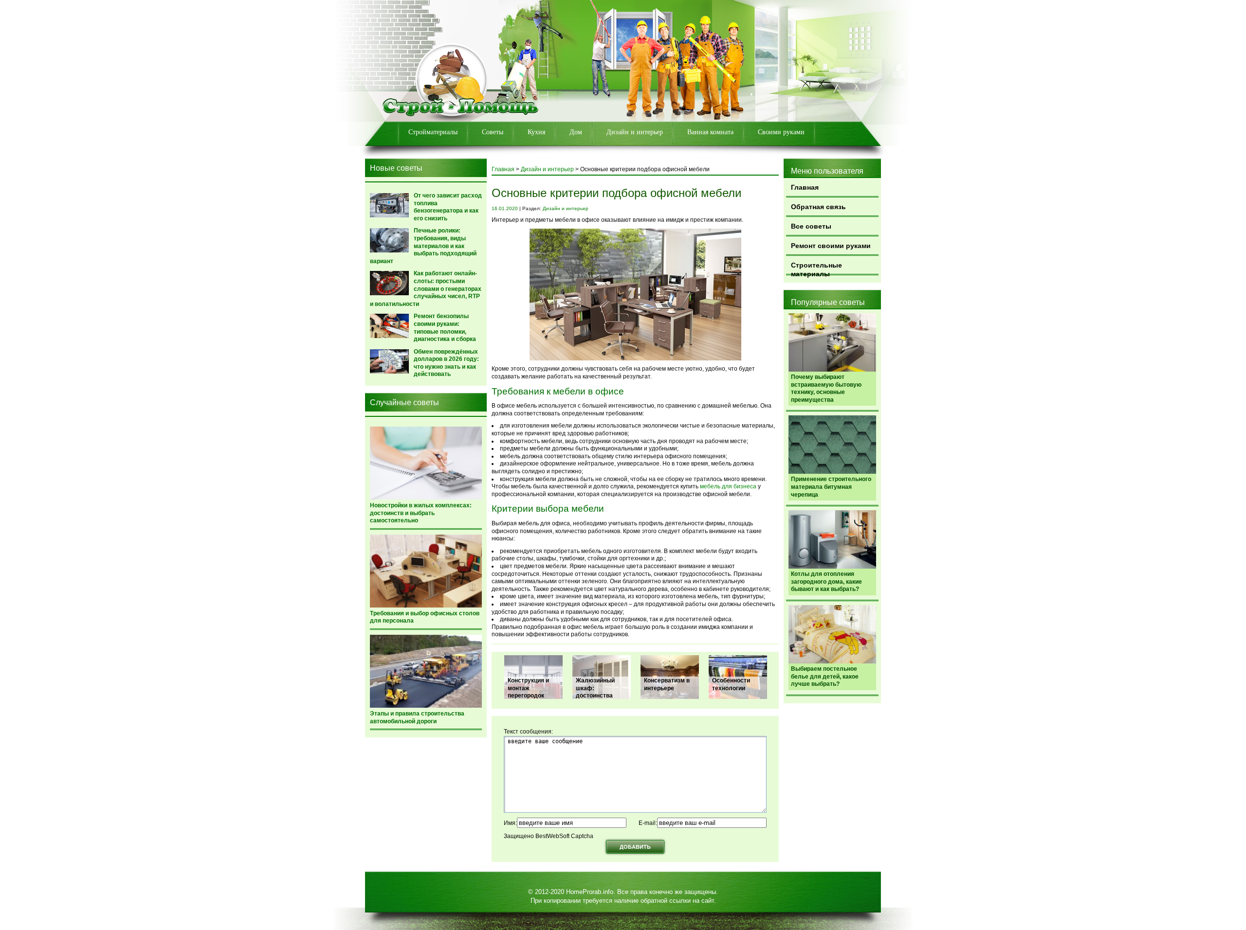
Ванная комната (710, 132)
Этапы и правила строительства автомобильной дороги (417, 717)
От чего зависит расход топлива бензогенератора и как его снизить (448, 207)
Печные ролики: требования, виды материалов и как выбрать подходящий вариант (423, 245)
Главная (805, 187)
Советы (492, 132)
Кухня (536, 132)
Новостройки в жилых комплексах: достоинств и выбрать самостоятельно (421, 513)
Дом (575, 132)
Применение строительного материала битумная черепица (831, 487)
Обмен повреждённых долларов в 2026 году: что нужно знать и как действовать (446, 363)
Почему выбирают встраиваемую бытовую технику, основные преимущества (826, 388)
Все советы (811, 226)
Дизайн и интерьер (634, 132)
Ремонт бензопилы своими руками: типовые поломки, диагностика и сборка (445, 327)
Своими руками (781, 132)
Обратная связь (818, 207)
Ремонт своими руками (831, 246)
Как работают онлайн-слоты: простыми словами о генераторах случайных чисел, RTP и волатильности (425, 288)
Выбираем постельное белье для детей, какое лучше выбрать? (825, 676)
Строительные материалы (816, 268)
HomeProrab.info (589, 891)
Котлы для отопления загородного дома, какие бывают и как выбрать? (826, 581)
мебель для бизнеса (728, 486)
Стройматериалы (433, 132)
